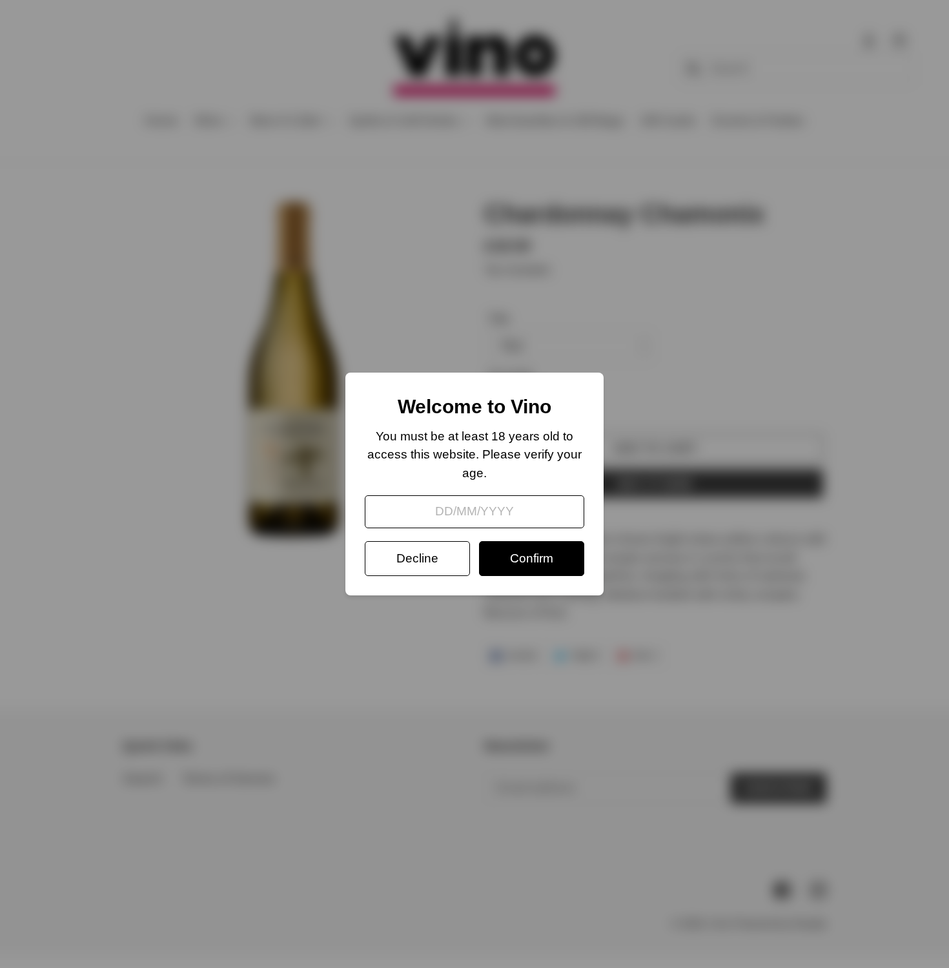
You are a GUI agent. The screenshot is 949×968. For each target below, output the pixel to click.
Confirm (531, 558)
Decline (417, 558)
